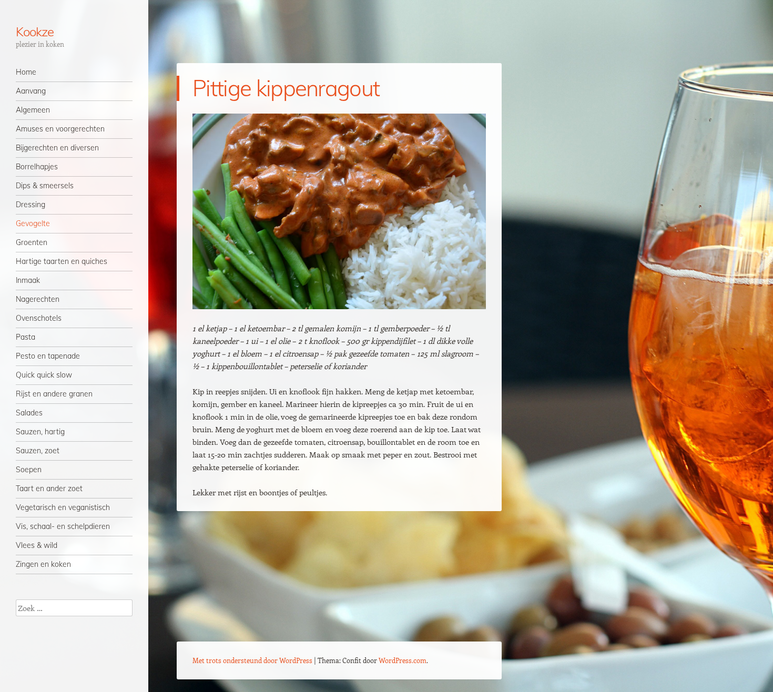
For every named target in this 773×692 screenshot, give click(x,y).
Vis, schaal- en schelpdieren (63, 526)
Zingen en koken (43, 564)
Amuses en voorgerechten (60, 129)
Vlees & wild (36, 545)
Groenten (31, 242)
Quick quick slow (44, 375)
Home (26, 72)
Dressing (30, 204)
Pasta (25, 337)
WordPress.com (402, 660)
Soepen (29, 469)
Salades (29, 413)
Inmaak (28, 280)
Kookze (35, 31)
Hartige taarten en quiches (61, 261)
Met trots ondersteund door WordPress (252, 660)
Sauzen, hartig (40, 431)
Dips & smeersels (45, 185)
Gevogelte (33, 223)
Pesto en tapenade (48, 356)
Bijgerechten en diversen (57, 147)
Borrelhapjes (37, 166)
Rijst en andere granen (54, 394)
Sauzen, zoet (37, 450)
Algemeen (33, 110)
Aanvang (31, 91)
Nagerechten (37, 299)
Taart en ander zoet (49, 488)
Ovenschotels (39, 318)
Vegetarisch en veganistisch (63, 507)
